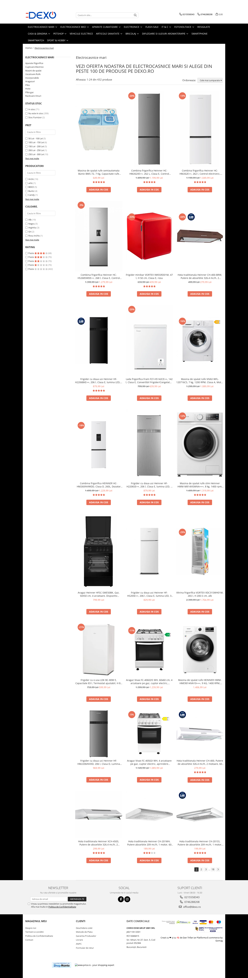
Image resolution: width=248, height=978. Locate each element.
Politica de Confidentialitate (62, 906)
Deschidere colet (84, 927)
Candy (31, 194)
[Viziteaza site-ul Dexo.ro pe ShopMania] (61, 965)
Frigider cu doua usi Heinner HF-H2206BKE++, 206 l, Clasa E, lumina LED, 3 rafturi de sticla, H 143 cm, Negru (98, 380)
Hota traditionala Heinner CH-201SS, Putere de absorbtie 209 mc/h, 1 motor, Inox (200, 843)
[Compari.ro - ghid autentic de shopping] (37, 965)
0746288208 (192, 902)
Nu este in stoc (35, 113)
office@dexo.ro (192, 906)
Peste (31, 253)
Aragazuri (30, 81)
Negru (31, 223)
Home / (29, 48)
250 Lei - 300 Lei (36, 154)
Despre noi (30, 927)
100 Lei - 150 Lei (36, 142)
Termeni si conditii (34, 931)
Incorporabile (32, 77)
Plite (27, 85)
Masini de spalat (33, 70)
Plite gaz (29, 92)
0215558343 (192, 897)
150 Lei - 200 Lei (36, 146)
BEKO (31, 186)
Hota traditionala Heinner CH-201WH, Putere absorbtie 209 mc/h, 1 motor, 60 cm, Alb (149, 843)
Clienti (80, 921)
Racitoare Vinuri (33, 95)
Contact (29, 939)
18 (213, 869)
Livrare (79, 939)
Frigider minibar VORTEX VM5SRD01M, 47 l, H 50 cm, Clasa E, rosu (149, 276)
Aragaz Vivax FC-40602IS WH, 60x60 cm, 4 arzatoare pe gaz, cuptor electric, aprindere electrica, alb (149, 681)
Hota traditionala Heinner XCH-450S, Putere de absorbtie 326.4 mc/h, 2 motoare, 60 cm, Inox (98, 843)
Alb (30, 219)
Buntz (31, 191)
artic (30, 183)
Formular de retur (85, 947)
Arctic (31, 179)
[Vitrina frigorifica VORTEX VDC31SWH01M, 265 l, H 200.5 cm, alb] (200, 551)
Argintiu (32, 227)
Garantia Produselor (86, 935)
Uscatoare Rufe (32, 74)
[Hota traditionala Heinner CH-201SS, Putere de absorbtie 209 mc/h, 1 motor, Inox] (200, 814)
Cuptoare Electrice (34, 66)
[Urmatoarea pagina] (218, 869)
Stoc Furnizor (35, 117)
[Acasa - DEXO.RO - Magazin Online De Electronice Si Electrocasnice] (42, 15)
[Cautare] (135, 15)
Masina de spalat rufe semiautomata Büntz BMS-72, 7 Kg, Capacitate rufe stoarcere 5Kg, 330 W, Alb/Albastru (98, 172)
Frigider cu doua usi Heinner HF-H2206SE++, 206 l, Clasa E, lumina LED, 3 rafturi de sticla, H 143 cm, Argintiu (149, 485)
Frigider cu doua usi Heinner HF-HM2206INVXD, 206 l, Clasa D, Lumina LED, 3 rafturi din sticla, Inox (98, 762)
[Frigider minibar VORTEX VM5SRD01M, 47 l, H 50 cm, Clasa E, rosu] (149, 236)
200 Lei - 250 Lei (36, 150)
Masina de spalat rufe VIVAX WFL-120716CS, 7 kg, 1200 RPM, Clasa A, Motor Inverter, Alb (199, 380)
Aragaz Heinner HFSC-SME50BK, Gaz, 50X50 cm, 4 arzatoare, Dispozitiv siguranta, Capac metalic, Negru (98, 594)
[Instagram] (127, 899)
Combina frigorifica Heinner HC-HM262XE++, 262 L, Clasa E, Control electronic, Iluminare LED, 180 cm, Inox (149, 172)
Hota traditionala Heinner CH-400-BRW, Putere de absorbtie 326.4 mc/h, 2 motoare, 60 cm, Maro (200, 276)
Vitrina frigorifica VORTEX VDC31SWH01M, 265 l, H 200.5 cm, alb (199, 594)
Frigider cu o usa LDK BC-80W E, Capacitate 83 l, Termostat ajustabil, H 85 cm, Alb (98, 681)
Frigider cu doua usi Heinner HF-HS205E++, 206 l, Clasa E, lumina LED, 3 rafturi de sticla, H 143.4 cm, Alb (149, 594)
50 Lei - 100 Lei (35, 138)
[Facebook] (121, 899)
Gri (29, 231)
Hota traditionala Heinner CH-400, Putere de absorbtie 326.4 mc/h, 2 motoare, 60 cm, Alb (200, 762)
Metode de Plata (84, 931)
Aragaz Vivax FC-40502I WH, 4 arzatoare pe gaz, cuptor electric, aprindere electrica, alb (149, 762)
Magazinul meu (36, 921)
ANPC (79, 943)
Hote (27, 88)
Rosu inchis (34, 235)
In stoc (31, 109)
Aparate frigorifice (34, 63)
